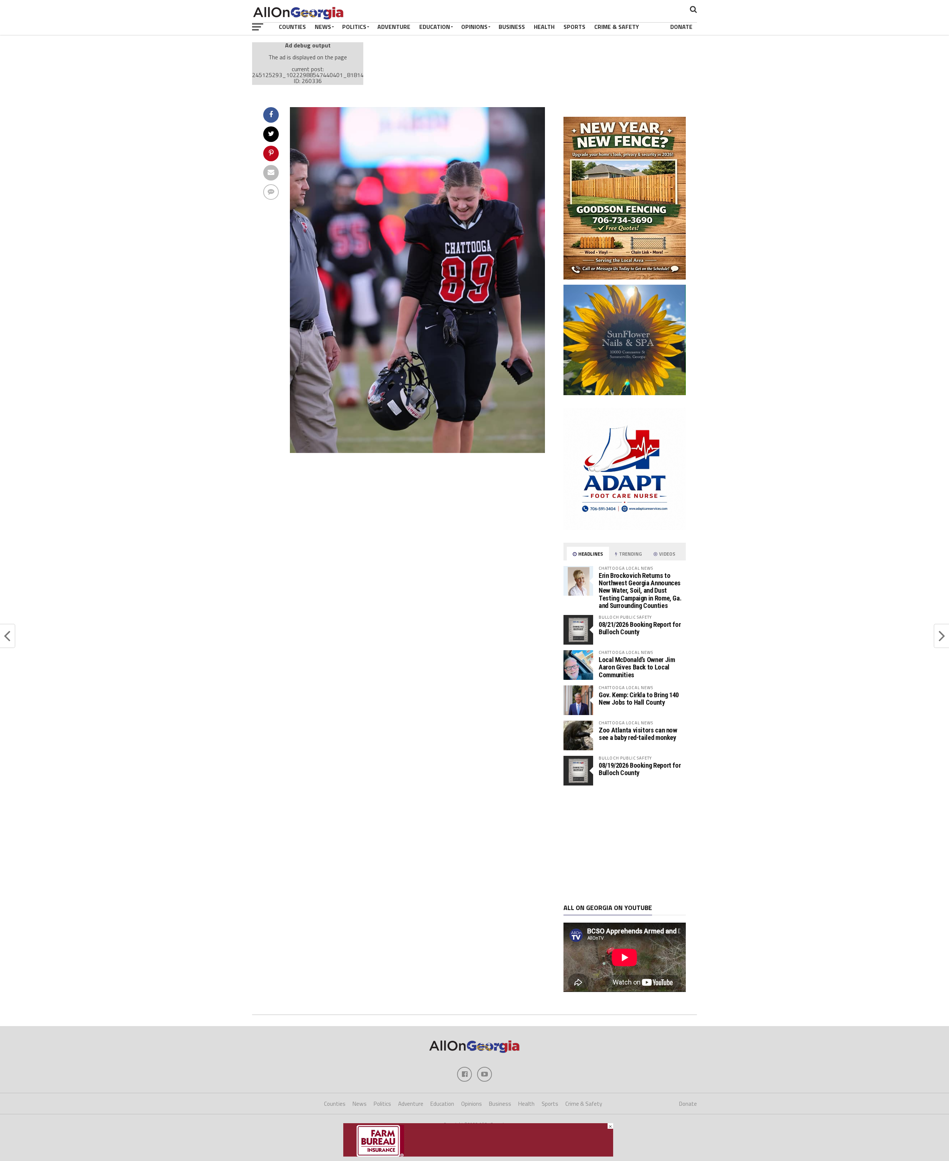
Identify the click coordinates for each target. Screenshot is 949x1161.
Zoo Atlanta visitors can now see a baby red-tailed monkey (638, 733)
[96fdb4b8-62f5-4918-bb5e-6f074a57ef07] (624, 392)
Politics (354, 26)
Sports (574, 26)
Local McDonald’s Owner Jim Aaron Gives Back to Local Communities (637, 667)
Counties (292, 26)
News (323, 26)
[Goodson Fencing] (624, 277)
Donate (681, 26)
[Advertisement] (624, 844)
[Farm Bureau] (478, 1154)
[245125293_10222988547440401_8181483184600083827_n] (417, 450)
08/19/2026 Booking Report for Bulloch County (640, 769)
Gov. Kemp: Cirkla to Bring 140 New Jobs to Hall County (639, 698)
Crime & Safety (616, 26)
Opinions (474, 26)
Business (512, 26)
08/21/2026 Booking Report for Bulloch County (640, 628)
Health (544, 26)
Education (434, 26)
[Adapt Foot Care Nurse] (624, 527)
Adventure (393, 26)
